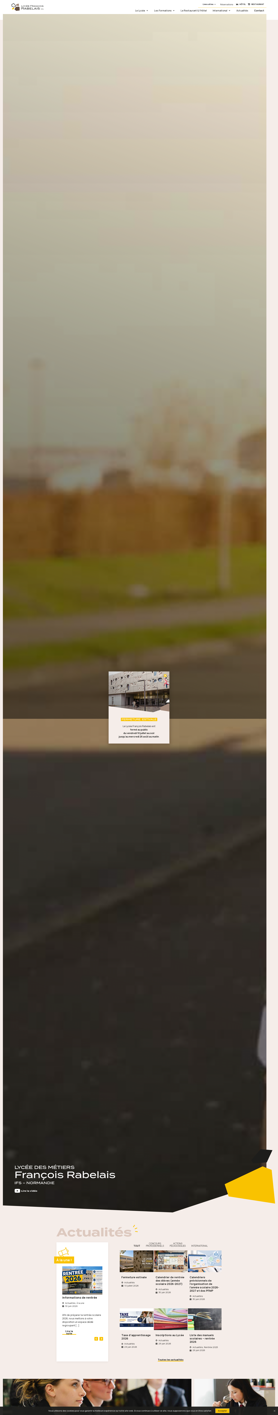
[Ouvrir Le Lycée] (147, 10)
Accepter (222, 1410)
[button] (96, 1339)
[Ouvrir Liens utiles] (215, 4)
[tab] (136, 1244)
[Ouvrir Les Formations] (174, 10)
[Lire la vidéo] (17, 1191)
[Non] (274, 1410)
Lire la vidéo (29, 1191)
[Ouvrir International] (229, 10)
